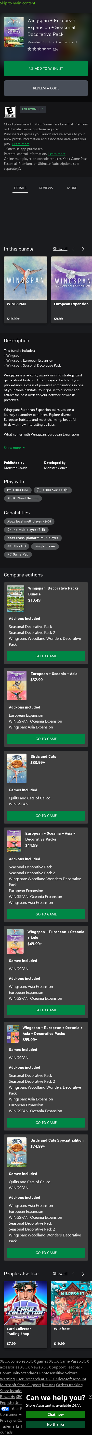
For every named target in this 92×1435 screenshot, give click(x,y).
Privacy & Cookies (15, 1420)
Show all (60, 248)
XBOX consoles (12, 1361)
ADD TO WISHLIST (49, 68)
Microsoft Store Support (20, 1384)
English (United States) (19, 1402)
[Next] (83, 249)
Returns (48, 1384)
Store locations (12, 1390)
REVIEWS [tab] (46, 188)
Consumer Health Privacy (21, 1414)
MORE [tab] (72, 188)
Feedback (74, 1366)
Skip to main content (17, 2)
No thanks (56, 1424)
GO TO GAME (46, 656)
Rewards (7, 1396)
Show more (12, 447)
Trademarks (10, 1426)
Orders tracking (69, 1384)
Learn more (20, 143)
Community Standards (19, 1372)
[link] (25, 289)
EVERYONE (30, 109)
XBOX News (30, 1366)
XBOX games (37, 1361)
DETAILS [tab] (20, 188)
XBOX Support (53, 1366)
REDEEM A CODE (46, 88)
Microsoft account (71, 1378)
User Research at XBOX (36, 1378)
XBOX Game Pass (63, 1361)
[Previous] (73, 249)
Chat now (56, 1414)
